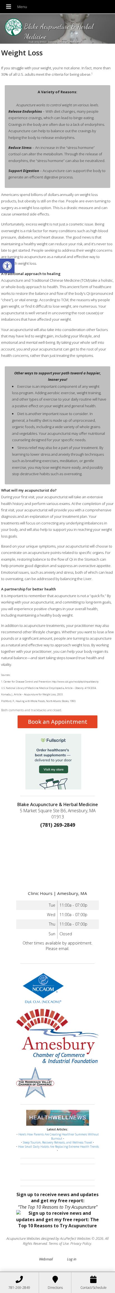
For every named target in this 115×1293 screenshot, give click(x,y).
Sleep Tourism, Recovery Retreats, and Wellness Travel (57, 1142)
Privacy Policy (80, 1243)
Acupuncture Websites (23, 1238)
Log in (71, 1259)
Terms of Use (59, 1243)
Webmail (46, 1259)
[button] (7, 266)
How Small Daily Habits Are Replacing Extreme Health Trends (58, 1147)
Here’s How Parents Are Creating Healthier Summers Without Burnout (58, 1136)
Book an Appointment (57, 721)
